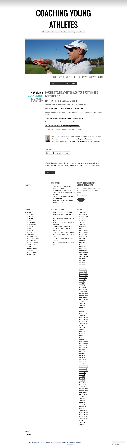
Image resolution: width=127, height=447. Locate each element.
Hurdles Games (33, 240)
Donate (84, 77)
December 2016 (83, 388)
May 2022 (82, 264)
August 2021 (82, 280)
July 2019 (82, 327)
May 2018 (82, 355)
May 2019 (82, 331)
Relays (31, 226)
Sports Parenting (31, 252)
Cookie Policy (70, 444)
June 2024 (82, 224)
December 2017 (83, 365)
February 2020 (83, 313)
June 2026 (82, 212)
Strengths (82, 165)
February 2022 (83, 270)
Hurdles (31, 218)
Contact (92, 77)
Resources (30, 250)
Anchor (90, 141)
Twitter (73, 141)
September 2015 (83, 418)
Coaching (60, 163)
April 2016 (82, 404)
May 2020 (82, 307)
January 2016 (83, 410)
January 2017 (83, 387)
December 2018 (83, 341)
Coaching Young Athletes (63, 18)
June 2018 (82, 353)
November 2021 (83, 276)
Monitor (47, 165)
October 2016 (83, 392)
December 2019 (83, 317)
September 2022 (83, 256)
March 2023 (82, 246)
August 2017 (82, 373)
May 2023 (82, 242)
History (29, 246)
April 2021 (82, 286)
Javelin (31, 220)
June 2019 (82, 329)
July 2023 (82, 238)
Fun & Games (30, 234)
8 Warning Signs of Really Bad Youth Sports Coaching (64, 118)
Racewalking (32, 224)
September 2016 (83, 394)
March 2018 (82, 359)
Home (55, 77)
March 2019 (82, 335)
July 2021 (82, 282)
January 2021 (83, 291)
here (55, 141)
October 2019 (83, 321)
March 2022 (82, 268)
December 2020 (83, 293)
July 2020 (82, 303)
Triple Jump (32, 232)
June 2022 (82, 262)
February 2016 (83, 408)
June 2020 (82, 305)
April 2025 (82, 220)
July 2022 (82, 260)
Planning (60, 165)
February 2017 (83, 385)
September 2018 (83, 347)
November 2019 (83, 319)
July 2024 (82, 222)
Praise (76, 165)
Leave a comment (35, 95)
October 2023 (83, 234)
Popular (66, 165)
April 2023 (82, 244)
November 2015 (83, 414)
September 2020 (83, 299)
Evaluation (67, 163)
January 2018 (83, 363)
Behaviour (54, 163)
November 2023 (83, 232)
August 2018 (82, 349)
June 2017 (82, 377)
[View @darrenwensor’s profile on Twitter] (30, 434)
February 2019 (83, 337)
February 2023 (83, 248)
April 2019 (82, 333)
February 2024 (83, 228)
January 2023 (83, 250)
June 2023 (82, 240)
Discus (31, 214)
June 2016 (82, 400)
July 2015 (82, 422)
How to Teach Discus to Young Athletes (63, 232)
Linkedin (84, 141)
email (97, 141)
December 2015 (83, 412)
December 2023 (83, 230)
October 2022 (83, 254)
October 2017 (83, 369)
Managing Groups (37, 101)
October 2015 (83, 416)
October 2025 (83, 214)
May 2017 (82, 379)
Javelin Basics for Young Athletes (62, 190)
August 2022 (82, 258)
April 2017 (82, 381)
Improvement (74, 163)
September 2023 (83, 236)
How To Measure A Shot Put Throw (62, 212)
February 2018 (83, 361)
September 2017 (83, 371)
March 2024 (82, 226)
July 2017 (82, 375)
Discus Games (33, 236)
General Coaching (36, 99)
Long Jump (32, 222)
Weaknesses (95, 165)
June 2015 (82, 424)
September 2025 (83, 216)
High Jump (32, 216)
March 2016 (82, 406)
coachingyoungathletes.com (84, 139)
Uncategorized (31, 254)
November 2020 (83, 295)
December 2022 (83, 252)
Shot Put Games (33, 242)
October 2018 (83, 345)
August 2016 (82, 396)
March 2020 (82, 311)
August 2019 (82, 325)
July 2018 (82, 351)
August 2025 (82, 218)
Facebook (79, 141)
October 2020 (83, 297)
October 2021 (83, 278)
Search (100, 77)
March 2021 (82, 288)
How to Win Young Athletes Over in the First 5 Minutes (64, 108)
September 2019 (83, 323)
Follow (81, 199)
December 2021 (83, 274)
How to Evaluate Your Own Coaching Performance (62, 126)
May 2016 (82, 402)
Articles (69, 77)
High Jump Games (34, 238)
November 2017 (83, 367)
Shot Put (31, 228)
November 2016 (83, 390)
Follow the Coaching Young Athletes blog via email (86, 184)
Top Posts (88, 165)
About (61, 77)
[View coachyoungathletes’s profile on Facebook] (28, 434)
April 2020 (82, 309)
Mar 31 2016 (37, 92)
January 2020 (83, 315)
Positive (71, 165)
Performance (53, 165)
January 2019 (83, 339)
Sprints (31, 230)
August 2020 (82, 301)
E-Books (77, 77)
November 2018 (83, 343)
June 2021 (82, 284)
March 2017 (82, 383)
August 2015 (82, 420)
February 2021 (83, 290)
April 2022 (82, 266)
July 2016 (82, 398)
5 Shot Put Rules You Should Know (62, 226)
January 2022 (83, 272)
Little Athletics (83, 163)
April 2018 (82, 357)
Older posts (50, 173)
